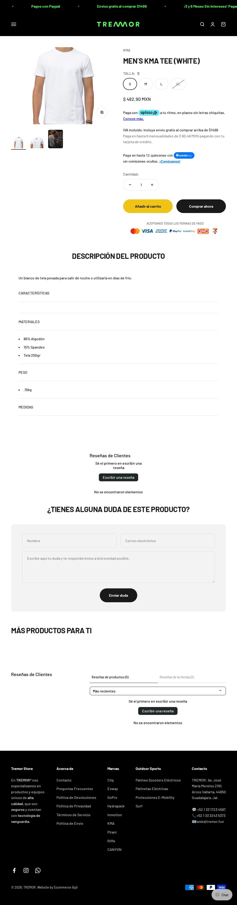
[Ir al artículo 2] (37, 143)
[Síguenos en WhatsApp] (38, 870)
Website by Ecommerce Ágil (57, 887)
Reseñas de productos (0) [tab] (110, 677)
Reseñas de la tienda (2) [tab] (177, 677)
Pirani (112, 832)
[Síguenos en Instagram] (26, 870)
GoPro (112, 797)
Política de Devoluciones (76, 797)
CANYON (114, 849)
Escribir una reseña (118, 477)
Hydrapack (116, 806)
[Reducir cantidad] (130, 184)
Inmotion (114, 814)
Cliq (110, 780)
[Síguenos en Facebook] (14, 870)
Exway (112, 788)
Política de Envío (69, 823)
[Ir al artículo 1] (18, 143)
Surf (139, 806)
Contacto (64, 780)
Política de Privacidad (73, 806)
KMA (126, 50)
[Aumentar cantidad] (152, 184)
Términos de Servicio (73, 814)
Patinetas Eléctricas (152, 788)
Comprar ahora (201, 206)
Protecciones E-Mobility (155, 797)
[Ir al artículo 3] (55, 140)
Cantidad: (131, 174)
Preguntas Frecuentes (74, 788)
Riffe (111, 841)
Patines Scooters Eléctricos (158, 780)
